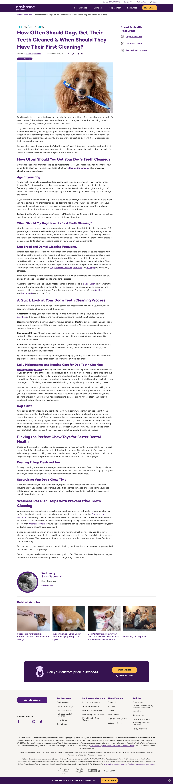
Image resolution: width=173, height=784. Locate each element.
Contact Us (128, 2)
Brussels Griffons (63, 267)
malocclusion (89, 284)
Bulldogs (90, 267)
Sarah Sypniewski (33, 53)
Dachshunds (27, 293)
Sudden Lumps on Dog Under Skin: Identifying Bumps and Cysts (66, 637)
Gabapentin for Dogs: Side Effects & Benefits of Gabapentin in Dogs (33, 637)
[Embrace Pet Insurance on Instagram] (33, 721)
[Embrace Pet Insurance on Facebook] (18, 721)
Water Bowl (28, 15)
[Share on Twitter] (73, 53)
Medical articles (25, 59)
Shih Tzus (77, 267)
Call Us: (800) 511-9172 (111, 2)
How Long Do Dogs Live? (135, 636)
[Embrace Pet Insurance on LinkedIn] (26, 721)
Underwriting (141, 2)
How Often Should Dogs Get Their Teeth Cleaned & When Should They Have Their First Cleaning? (70, 15)
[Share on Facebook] (69, 53)
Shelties (98, 290)
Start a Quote (149, 8)
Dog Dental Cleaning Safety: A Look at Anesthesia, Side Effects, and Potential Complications (103, 637)
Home (19, 15)
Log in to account (32, 700)
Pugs (52, 267)
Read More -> (47, 585)
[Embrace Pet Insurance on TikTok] (41, 721)
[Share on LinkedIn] (78, 53)
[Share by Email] (82, 53)
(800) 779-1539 (126, 676)
